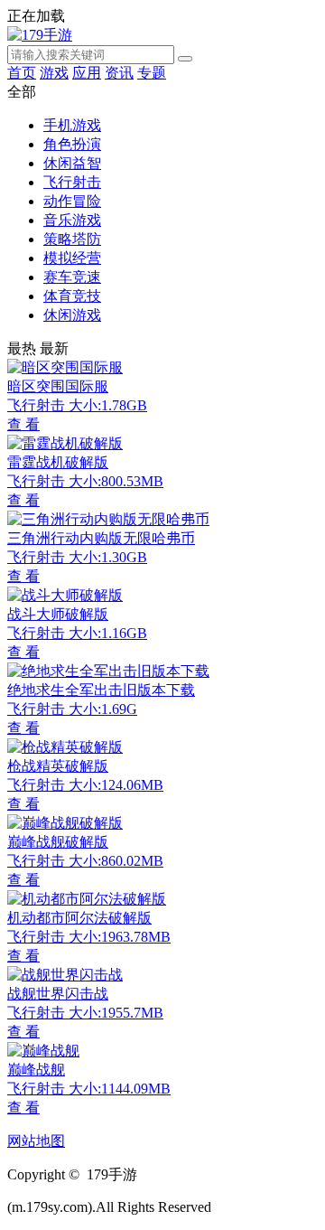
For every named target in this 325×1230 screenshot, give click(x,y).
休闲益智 (72, 163)
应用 (86, 72)
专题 (151, 72)
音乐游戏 (72, 220)
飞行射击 (72, 182)
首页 (21, 72)
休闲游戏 (72, 315)
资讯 (119, 72)
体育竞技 (72, 296)
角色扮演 (72, 144)
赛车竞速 (72, 277)
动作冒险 (72, 201)
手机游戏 (72, 125)
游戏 (54, 72)
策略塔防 (72, 239)
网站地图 (36, 1141)
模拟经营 (72, 258)
